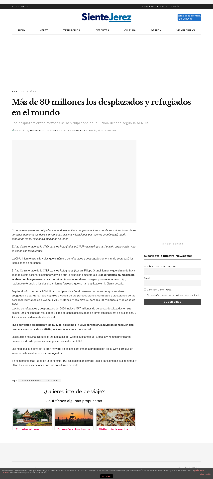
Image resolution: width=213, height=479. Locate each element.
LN (27, 6)
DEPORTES (102, 30)
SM (22, 6)
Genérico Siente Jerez (159, 289)
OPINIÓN (156, 30)
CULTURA (130, 30)
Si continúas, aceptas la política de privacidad (172, 295)
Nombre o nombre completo (160, 266)
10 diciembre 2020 (56, 130)
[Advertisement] (106, 63)
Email (147, 278)
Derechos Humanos (30, 380)
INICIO (21, 30)
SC (17, 6)
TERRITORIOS (71, 30)
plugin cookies (205, 474)
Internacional (52, 380)
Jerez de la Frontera (189, 15)
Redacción (35, 130)
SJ (13, 6)
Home (14, 91)
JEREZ (44, 30)
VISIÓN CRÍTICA (186, 30)
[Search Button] (200, 6)
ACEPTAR (106, 476)
